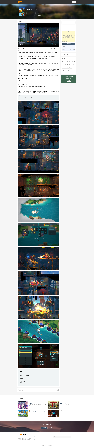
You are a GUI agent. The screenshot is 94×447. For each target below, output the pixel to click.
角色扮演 (37, 13)
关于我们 (34, 436)
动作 (65, 61)
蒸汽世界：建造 (20, 390)
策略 (34, 13)
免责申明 (34, 439)
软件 (72, 70)
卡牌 (69, 61)
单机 (29, 13)
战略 (67, 64)
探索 (69, 64)
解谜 (40, 13)
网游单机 (72, 67)
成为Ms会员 (50, 427)
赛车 (68, 70)
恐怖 (62, 64)
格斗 (73, 64)
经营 (69, 67)
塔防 (74, 61)
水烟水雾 (30, 403)
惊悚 (65, 64)
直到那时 (58, 390)
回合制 (32, 13)
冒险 (62, 61)
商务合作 (44, 436)
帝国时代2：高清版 (62, 403)
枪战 (71, 64)
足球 (70, 70)
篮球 (67, 67)
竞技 (62, 67)
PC (27, 13)
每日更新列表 (44, 427)
